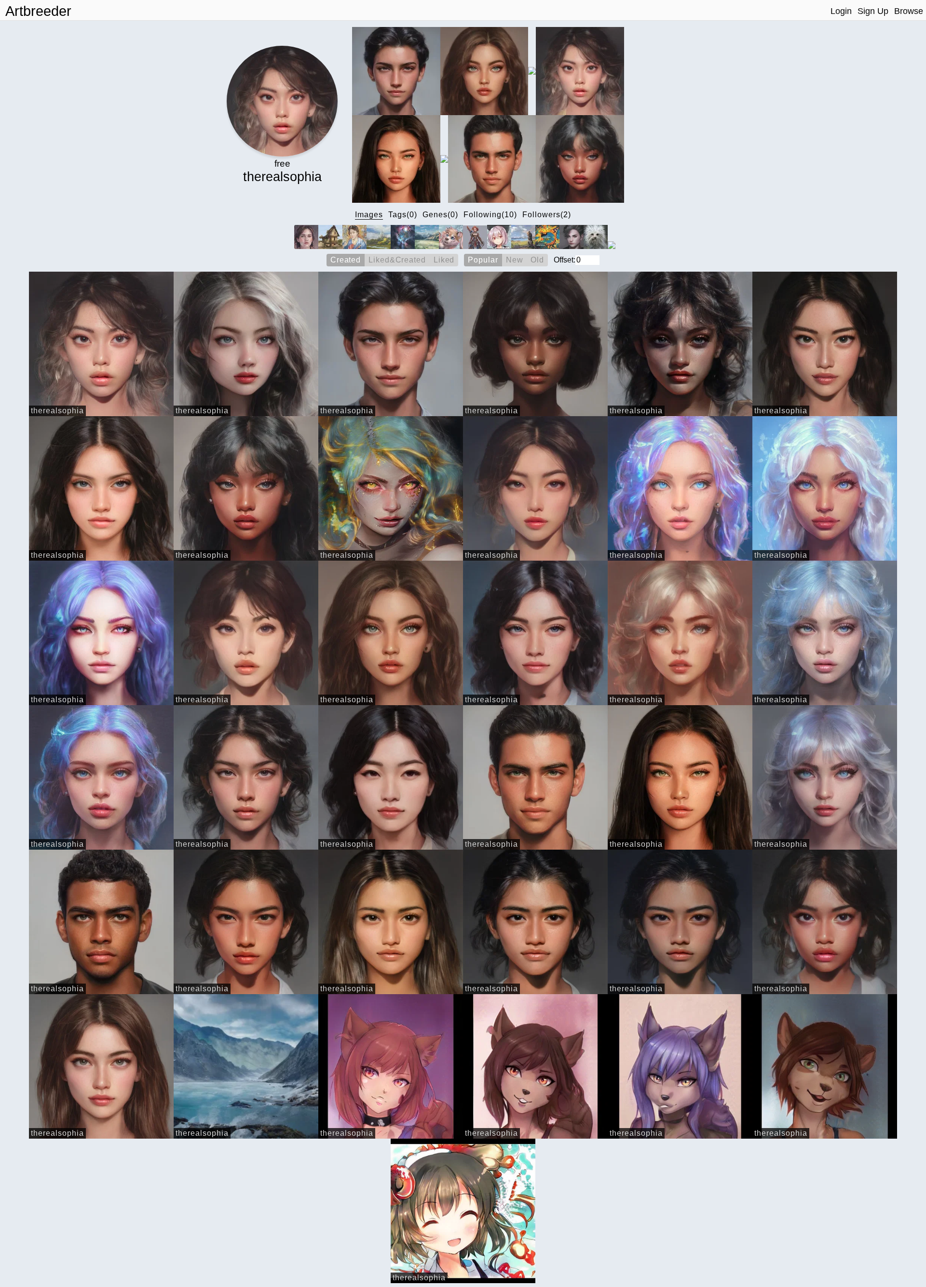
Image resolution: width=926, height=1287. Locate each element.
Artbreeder (38, 11)
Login (841, 11)
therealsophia (57, 411)
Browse (908, 11)
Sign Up (873, 11)
